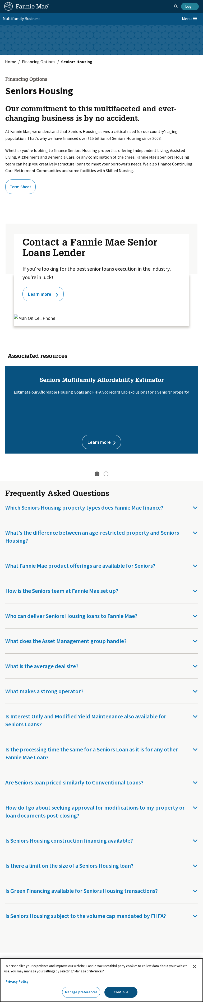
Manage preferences (81, 992)
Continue (121, 992)
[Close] (194, 966)
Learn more (39, 294)
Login (190, 6)
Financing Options (38, 61)
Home (10, 61)
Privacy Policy (17, 981)
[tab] (97, 474)
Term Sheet (20, 186)
